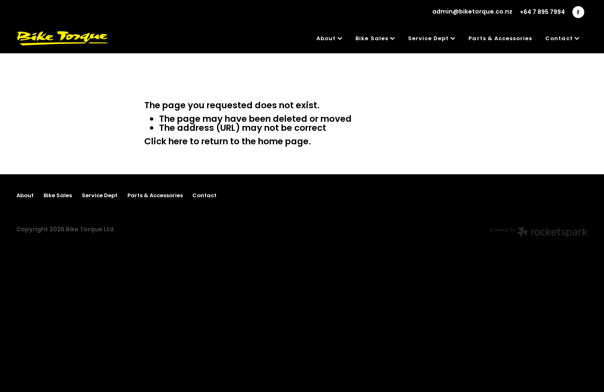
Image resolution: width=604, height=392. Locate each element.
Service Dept (429, 38)
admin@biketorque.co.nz (472, 12)
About (326, 38)
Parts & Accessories (500, 38)
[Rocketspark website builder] (539, 233)
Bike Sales (372, 38)
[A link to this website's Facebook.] (578, 12)
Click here (166, 142)
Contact (559, 38)
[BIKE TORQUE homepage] (73, 39)
